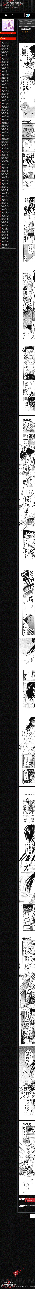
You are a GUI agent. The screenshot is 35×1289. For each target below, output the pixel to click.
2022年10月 (4, 107)
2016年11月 (4, 211)
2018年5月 (3, 184)
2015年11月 (4, 228)
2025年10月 (4, 55)
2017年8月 (3, 198)
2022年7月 (3, 112)
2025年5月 (3, 62)
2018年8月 (3, 180)
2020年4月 (3, 151)
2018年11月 (4, 176)
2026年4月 (3, 46)
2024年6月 (3, 78)
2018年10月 (4, 177)
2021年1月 (3, 138)
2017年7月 (3, 199)
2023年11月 (4, 89)
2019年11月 (4, 158)
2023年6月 (3, 96)
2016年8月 (3, 215)
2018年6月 (3, 183)
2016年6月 (3, 218)
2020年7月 (3, 147)
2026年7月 (3, 42)
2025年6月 (3, 61)
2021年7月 (3, 129)
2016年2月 (3, 224)
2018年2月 (3, 189)
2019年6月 (3, 166)
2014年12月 (4, 244)
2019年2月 (3, 171)
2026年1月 (3, 51)
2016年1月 (3, 225)
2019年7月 (3, 164)
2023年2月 (3, 102)
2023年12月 (4, 87)
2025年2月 (3, 67)
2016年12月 (4, 209)
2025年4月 (3, 64)
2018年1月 (3, 190)
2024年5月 (3, 80)
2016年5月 (3, 219)
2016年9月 (3, 213)
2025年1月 (3, 68)
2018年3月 (3, 187)
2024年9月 (3, 74)
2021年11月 (4, 123)
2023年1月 (3, 103)
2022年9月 (3, 109)
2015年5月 (3, 237)
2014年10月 (4, 247)
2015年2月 (3, 241)
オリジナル (27, 1205)
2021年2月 (3, 136)
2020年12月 (4, 139)
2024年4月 (3, 81)
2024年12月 (4, 70)
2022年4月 (3, 116)
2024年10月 (4, 73)
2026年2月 (3, 49)
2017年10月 (4, 195)
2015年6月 (3, 235)
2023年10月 (4, 90)
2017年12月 (4, 192)
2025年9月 (3, 57)
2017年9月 (3, 196)
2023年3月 (3, 100)
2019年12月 (4, 157)
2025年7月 (3, 59)
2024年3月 (3, 83)
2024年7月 (3, 77)
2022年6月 (3, 113)
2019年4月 (3, 168)
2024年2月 (3, 84)
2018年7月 (3, 182)
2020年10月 (4, 142)
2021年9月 (3, 126)
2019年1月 (3, 173)
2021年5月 (3, 132)
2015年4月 (3, 238)
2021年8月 (3, 128)
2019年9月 (3, 161)
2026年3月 (3, 48)
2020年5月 (3, 150)
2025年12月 (4, 52)
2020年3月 (3, 152)
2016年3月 (3, 222)
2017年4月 (3, 203)
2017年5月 (3, 202)
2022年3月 (3, 118)
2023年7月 (3, 94)
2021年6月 (3, 131)
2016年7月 (3, 216)
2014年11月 (4, 245)
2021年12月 (4, 122)
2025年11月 (4, 54)
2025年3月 (3, 65)
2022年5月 (3, 115)
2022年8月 (3, 110)
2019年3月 (3, 170)
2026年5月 (3, 45)
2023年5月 (3, 97)
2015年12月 (4, 227)
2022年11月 (4, 106)
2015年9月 (3, 231)
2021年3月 (3, 135)
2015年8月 (3, 232)
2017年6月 (3, 200)
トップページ (11, 15)
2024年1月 (3, 86)
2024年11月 (4, 71)
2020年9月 (3, 144)
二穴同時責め (30, 1200)
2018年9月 (3, 179)
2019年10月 (4, 160)
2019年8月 (3, 163)
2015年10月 (4, 229)
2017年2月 (3, 206)
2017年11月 (4, 193)
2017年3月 (3, 205)
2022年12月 (4, 105)
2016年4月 (3, 221)
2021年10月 (4, 125)
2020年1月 (3, 155)
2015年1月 (3, 243)
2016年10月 (4, 212)
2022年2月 (3, 119)
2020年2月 (3, 154)
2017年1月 (3, 208)
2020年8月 (3, 145)
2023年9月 (3, 91)
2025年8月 (3, 58)
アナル (27, 1198)
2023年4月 (3, 99)
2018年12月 (4, 174)
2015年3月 (3, 240)
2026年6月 (3, 43)
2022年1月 (3, 120)
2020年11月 (4, 141)
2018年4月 (3, 186)
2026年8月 (3, 41)
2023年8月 (3, 93)
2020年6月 (3, 148)
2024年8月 (3, 75)
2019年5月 (3, 167)
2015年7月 (3, 234)
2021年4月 (3, 134)
